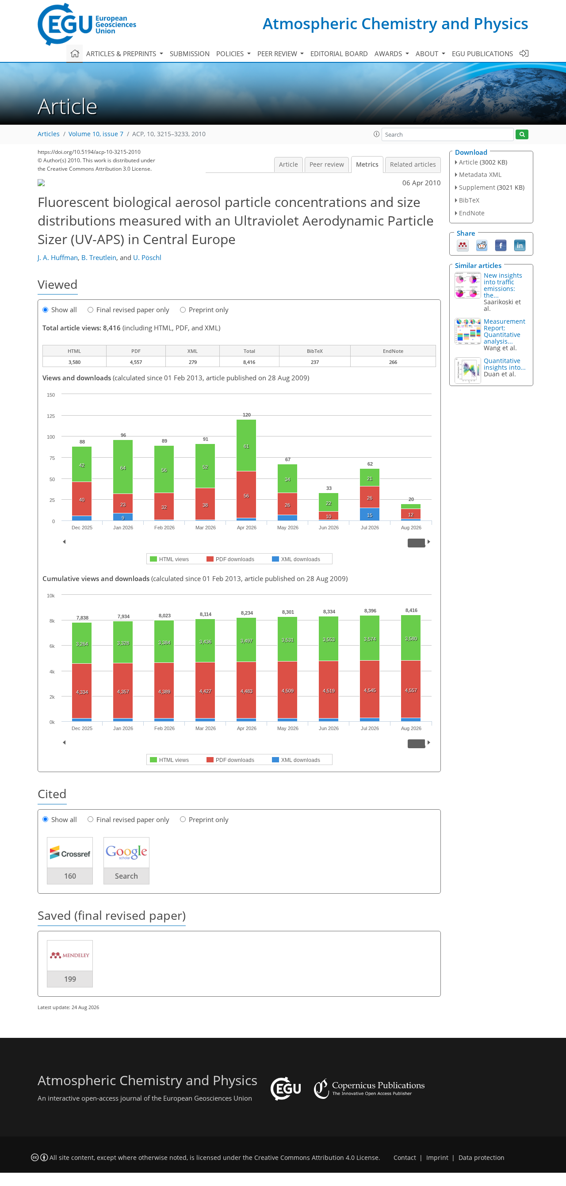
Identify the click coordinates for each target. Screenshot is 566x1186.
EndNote (472, 213)
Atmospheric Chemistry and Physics (395, 23)
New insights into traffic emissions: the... (503, 285)
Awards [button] (389, 53)
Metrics (367, 164)
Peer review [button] (278, 53)
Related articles (413, 164)
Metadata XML (480, 174)
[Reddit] (482, 244)
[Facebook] (501, 244)
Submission (190, 53)
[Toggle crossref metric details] (69, 852)
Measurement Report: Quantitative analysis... (504, 331)
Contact (405, 1158)
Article (288, 164)
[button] (377, 134)
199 (70, 979)
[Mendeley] (463, 244)
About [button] (428, 53)
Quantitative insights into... (505, 363)
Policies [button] (230, 53)
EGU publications (482, 53)
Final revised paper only (132, 309)
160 (70, 876)
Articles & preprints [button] (122, 53)
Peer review (327, 164)
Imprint (437, 1158)
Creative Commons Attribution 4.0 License (316, 1158)
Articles (49, 134)
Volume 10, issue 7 (96, 134)
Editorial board (339, 53)
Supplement (477, 187)
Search (126, 876)
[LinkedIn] (520, 244)
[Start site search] (522, 135)
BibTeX (469, 200)
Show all (64, 309)
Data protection (482, 1158)
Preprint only (209, 309)
